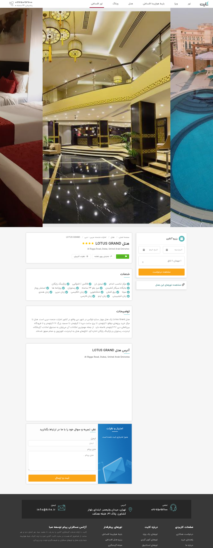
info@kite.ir (46, 510)
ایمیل (93, 438)
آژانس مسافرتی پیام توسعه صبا (68, 527)
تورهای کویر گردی (149, 539)
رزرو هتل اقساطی (113, 539)
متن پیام (91, 449)
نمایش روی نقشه (102, 256)
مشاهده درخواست (162, 272)
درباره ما (189, 545)
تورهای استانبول (150, 545)
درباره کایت (151, 527)
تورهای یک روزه (150, 534)
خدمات (121, 256)
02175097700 (23, 2)
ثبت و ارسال (62, 478)
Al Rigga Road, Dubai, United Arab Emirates (108, 249)
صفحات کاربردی (184, 527)
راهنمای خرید (187, 539)
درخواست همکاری (184, 534)
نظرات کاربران (80, 256)
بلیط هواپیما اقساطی (112, 534)
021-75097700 (159, 510)
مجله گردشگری (115, 545)
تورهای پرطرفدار (113, 527)
